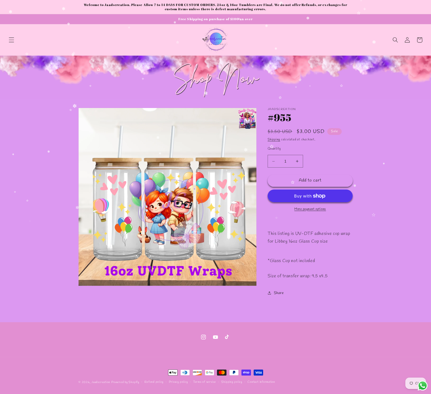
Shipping (274, 139)
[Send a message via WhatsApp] (423, 386)
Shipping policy (231, 382)
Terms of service (204, 382)
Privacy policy (178, 382)
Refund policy (153, 382)
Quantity (274, 148)
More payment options (310, 209)
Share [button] (279, 293)
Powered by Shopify (125, 382)
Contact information (261, 382)
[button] (11, 40)
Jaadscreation (100, 382)
